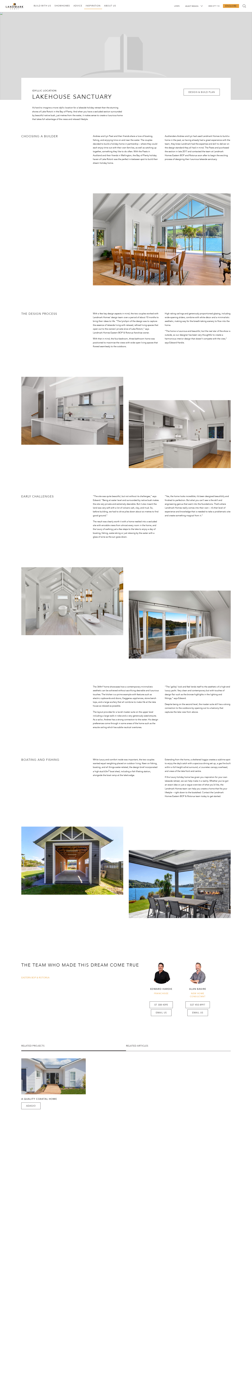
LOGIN (177, 6)
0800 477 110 (213, 6)
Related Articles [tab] (137, 1045)
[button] (202, 92)
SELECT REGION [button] (191, 6)
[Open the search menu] (244, 6)
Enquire (231, 6)
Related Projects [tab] (33, 1045)
